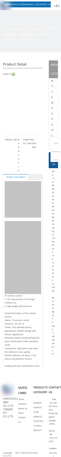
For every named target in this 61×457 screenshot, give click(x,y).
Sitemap (53, 452)
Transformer (54, 91)
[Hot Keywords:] (58, 6)
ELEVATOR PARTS (54, 108)
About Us (22, 408)
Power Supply (54, 119)
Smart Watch (54, 124)
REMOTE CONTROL (54, 80)
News (21, 412)
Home (21, 399)
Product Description (15, 177)
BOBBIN (54, 102)
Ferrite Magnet (54, 113)
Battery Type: (11, 139)
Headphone (54, 130)
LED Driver (54, 135)
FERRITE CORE (54, 97)
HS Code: (27, 143)
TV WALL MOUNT (54, 86)
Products (22, 403)
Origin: (26, 139)
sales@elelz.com (53, 343)
